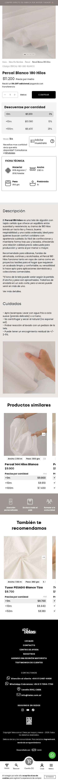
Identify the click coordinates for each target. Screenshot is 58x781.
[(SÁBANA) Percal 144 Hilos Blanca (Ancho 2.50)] (25, 434)
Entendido (50, 777)
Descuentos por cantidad (24, 107)
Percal (27, 62)
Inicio (4, 62)
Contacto (29, 645)
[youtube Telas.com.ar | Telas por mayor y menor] (28, 710)
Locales (29, 641)
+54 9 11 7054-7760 (43, 684)
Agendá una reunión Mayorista (29, 658)
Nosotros (29, 654)
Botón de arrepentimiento (29, 743)
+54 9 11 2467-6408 (42, 678)
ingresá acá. (49, 739)
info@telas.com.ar (31, 695)
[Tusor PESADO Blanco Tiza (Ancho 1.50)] (25, 557)
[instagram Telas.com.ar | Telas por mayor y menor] (22, 710)
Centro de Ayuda (29, 649)
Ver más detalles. (12, 291)
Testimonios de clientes (29, 662)
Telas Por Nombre (16, 62)
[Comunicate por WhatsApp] (52, 755)
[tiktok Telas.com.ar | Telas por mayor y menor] (33, 710)
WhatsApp (10, 153)
